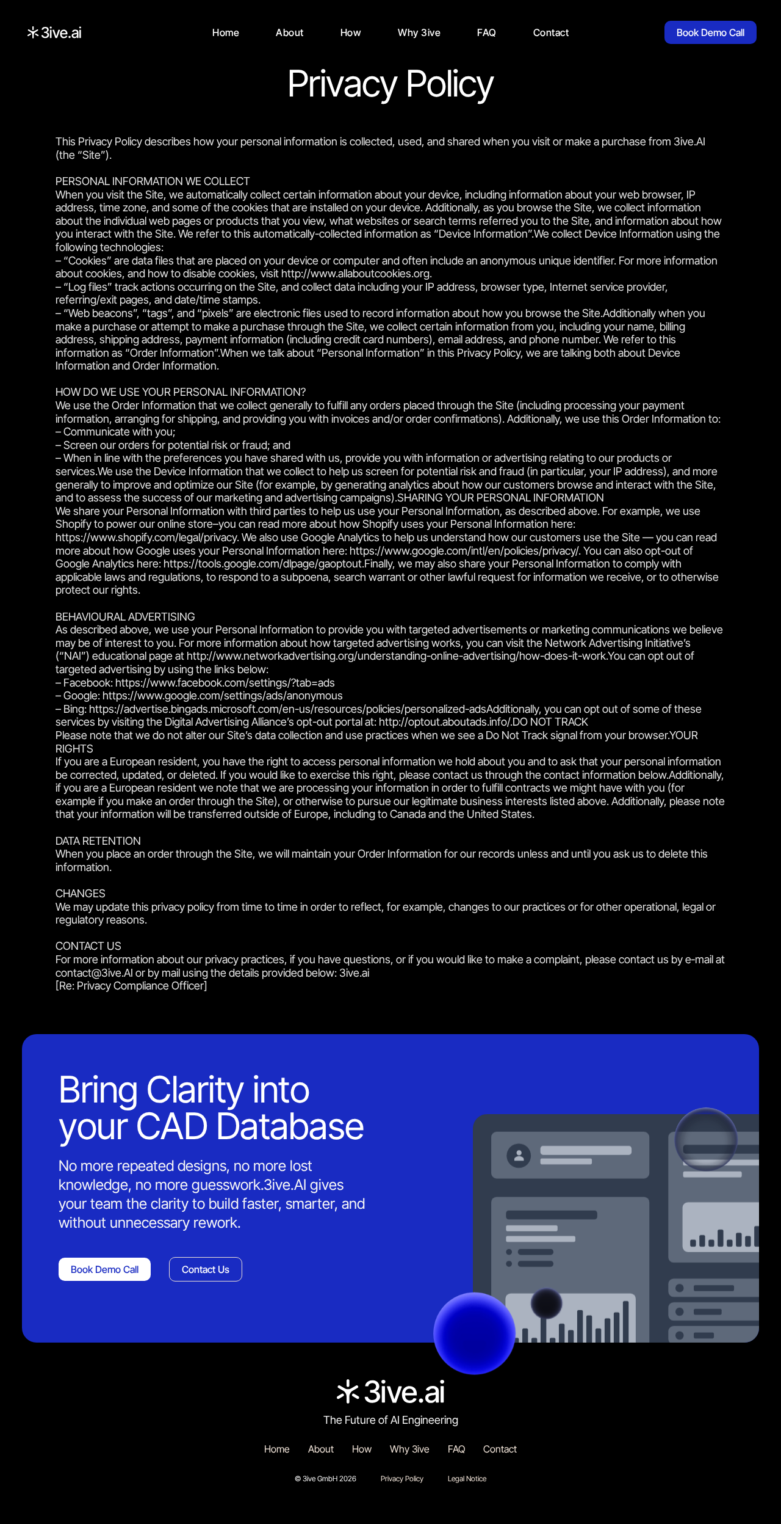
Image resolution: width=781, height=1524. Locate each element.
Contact (551, 32)
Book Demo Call (710, 32)
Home (225, 32)
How (351, 32)
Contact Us (205, 1269)
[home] (54, 32)
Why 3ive (419, 32)
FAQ (487, 32)
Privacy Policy (402, 1478)
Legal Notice (467, 1478)
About (290, 32)
